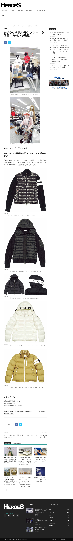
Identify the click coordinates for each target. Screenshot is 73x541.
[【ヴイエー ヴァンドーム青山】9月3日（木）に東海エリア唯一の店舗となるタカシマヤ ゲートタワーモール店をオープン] (25, 451)
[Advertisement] (59, 102)
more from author (17, 443)
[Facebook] (5, 42)
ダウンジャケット (29, 411)
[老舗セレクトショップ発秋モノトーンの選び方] (29, 529)
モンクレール (42, 411)
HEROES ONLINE (8, 513)
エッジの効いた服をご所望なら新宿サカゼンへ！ (14, 436)
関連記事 (7, 443)
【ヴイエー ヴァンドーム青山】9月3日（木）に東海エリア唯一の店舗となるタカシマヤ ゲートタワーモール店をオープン (25, 461)
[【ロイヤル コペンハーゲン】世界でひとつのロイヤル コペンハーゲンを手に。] (40, 451)
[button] (3, 20)
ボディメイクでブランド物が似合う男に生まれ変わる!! (41, 520)
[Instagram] (9, 515)
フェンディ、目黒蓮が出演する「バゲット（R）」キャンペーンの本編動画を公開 (59, 59)
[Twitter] (9, 42)
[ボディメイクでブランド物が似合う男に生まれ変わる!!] (29, 520)
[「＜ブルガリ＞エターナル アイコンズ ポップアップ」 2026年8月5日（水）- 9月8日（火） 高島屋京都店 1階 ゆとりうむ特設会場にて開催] (25, 471)
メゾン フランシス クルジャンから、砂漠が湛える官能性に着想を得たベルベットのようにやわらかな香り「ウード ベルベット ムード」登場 (59, 49)
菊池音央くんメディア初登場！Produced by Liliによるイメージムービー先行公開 (41, 511)
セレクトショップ (19, 411)
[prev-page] (5, 490)
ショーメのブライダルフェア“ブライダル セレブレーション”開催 (40, 479)
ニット (36, 411)
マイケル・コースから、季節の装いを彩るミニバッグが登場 (59, 67)
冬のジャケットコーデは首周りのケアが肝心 (37, 436)
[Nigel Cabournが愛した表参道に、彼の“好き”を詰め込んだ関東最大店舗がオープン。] (10, 451)
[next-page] (7, 490)
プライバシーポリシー (54, 539)
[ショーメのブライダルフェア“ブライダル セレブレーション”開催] (40, 471)
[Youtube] (17, 515)
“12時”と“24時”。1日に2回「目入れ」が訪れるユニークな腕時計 (59, 40)
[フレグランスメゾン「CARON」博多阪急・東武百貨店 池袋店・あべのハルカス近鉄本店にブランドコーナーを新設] (10, 471)
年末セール (6, 413)
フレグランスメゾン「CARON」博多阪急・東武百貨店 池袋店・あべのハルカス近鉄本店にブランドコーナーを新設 (10, 481)
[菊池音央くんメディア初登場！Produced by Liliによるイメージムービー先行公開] (29, 510)
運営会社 (63, 539)
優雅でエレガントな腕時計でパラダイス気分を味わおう (59, 33)
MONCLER (10, 411)
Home (5, 26)
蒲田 (12, 413)
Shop (9, 26)
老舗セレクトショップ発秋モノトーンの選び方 (41, 528)
